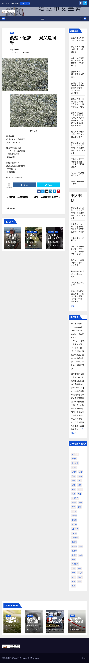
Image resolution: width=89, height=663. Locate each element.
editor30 (33, 245)
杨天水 (74, 511)
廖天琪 (74, 502)
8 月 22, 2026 (76, 625)
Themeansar (35, 658)
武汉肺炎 (75, 538)
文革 (73, 507)
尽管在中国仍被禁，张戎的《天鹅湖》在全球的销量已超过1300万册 (78, 148)
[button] (81, 19)
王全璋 (74, 551)
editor (16, 50)
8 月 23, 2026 (55, 625)
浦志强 (74, 546)
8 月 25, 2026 (12, 625)
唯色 (73, 489)
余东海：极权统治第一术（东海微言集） (77, 49)
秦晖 (81, 555)
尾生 (73, 494)
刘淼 (73, 481)
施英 (79, 507)
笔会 (73, 560)
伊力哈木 (75, 463)
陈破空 (80, 577)
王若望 (74, 555)
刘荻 (79, 481)
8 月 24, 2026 (33, 625)
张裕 (81, 502)
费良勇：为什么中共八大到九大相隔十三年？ (77, 134)
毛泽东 (74, 542)
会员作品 (30, 231)
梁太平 (74, 524)
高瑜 (73, 586)
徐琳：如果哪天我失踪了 (46, 197)
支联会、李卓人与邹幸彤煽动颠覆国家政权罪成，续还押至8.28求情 (77, 88)
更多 (73, 306)
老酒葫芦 (75, 564)
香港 (73, 581)
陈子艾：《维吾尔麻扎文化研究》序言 (77, 262)
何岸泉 (74, 467)
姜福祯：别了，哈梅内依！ (53, 237)
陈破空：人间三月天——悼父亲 (32, 239)
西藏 (73, 573)
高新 (79, 581)
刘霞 (73, 485)
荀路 (79, 568)
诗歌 (12, 32)
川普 (79, 494)
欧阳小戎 (75, 529)
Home (84, 658)
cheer (11, 245)
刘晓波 (80, 476)
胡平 (73, 568)
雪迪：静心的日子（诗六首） (11, 239)
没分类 (8, 615)
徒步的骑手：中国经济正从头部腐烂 (77, 74)
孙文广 (80, 489)
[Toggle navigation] (42, 19)
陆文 (73, 577)
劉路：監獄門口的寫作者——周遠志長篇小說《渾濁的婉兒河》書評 (77, 296)
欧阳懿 (74, 533)
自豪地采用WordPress (9, 658)
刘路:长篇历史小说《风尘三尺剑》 (78, 273)
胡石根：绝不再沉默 (18, 197)
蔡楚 (27, 53)
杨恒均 (74, 516)
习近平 (74, 459)
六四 (73, 476)
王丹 (81, 546)
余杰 (81, 472)
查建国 (74, 520)
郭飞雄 (80, 573)
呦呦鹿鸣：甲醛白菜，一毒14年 (12, 621)
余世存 (74, 472)
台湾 (79, 485)
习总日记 (75, 454)
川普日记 (75, 498)
